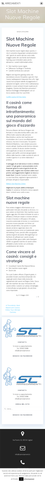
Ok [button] (21, 479)
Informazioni (29, 479)
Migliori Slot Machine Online (16, 184)
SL (11, 3)
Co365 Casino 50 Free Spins (16, 97)
